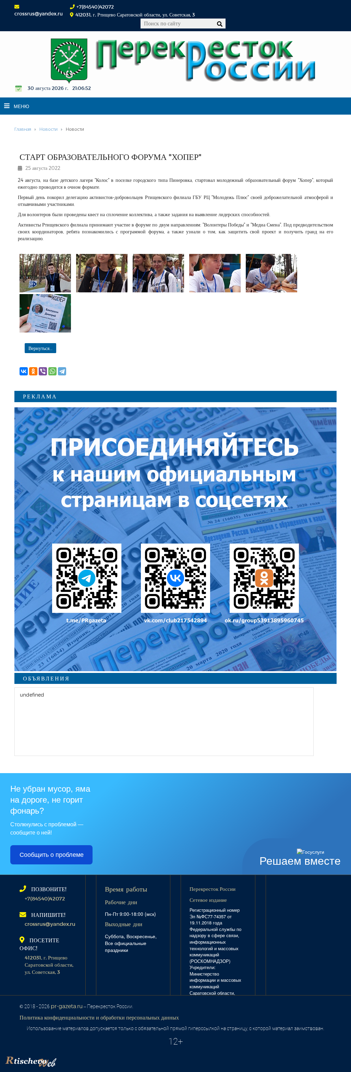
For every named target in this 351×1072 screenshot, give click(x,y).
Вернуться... (40, 348)
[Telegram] (62, 371)
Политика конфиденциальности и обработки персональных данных (99, 1017)
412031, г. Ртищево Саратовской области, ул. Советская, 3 (49, 964)
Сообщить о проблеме (52, 854)
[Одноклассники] (33, 371)
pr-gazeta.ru (67, 1006)
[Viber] (43, 371)
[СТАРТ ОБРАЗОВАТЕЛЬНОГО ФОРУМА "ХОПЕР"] (45, 273)
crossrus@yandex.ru (38, 13)
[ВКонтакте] (24, 371)
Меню (21, 106)
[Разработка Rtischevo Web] (65, 1060)
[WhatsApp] (52, 371)
